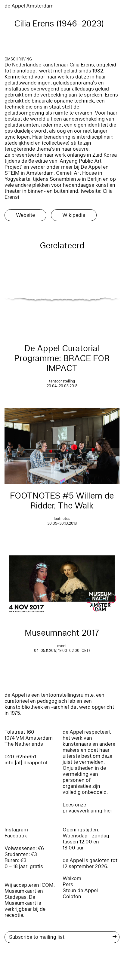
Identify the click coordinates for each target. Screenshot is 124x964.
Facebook (16, 835)
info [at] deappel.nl (26, 762)
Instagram (16, 829)
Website (25, 215)
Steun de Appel (80, 890)
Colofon (72, 896)
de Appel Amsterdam (29, 5)
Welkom (72, 878)
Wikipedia (73, 215)
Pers (68, 884)
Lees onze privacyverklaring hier (87, 807)
